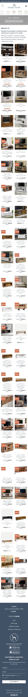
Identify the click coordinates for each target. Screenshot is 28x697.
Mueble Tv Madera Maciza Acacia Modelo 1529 (21, 434)
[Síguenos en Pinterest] (16, 616)
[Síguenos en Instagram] (11, 616)
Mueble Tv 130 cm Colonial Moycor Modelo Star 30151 (7, 363)
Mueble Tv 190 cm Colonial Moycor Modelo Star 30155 (20, 525)
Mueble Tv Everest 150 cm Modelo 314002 (20, 363)
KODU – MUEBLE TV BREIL (21, 339)
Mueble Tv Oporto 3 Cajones (7, 570)
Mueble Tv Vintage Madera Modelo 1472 (21, 570)
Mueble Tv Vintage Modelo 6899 (7, 502)
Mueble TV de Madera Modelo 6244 (21, 480)
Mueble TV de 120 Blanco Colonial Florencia (20, 131)
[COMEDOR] (20, 12)
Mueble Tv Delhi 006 (21, 152)
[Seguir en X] (13, 616)
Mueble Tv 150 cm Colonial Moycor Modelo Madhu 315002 (20, 387)
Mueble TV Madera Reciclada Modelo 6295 (7, 434)
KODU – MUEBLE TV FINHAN (7, 547)
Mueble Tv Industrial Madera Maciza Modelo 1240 (7, 199)
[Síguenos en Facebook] (9, 616)
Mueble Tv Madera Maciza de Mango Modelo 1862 (20, 548)
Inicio (10, 17)
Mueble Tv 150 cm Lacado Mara (7, 176)
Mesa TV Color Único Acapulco (21, 59)
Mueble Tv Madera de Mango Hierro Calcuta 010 (7, 153)
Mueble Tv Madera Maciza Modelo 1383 (7, 480)
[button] (2, 6)
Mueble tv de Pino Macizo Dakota (7, 81)
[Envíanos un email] (15, 616)
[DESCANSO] (8, 12)
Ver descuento (23, 1)
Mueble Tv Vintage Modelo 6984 (20, 592)
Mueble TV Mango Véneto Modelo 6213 (21, 410)
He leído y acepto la (11, 676)
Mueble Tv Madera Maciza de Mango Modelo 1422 (7, 340)
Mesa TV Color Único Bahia (21, 81)
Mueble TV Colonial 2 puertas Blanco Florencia (21, 199)
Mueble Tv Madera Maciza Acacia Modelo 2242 (21, 316)
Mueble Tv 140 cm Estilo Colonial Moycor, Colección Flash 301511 (7, 387)
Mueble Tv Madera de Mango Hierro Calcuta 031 (7, 411)
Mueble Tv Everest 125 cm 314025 (7, 316)
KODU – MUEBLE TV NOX (7, 524)
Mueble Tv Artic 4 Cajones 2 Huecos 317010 (21, 292)
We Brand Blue (16, 690)
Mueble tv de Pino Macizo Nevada (7, 106)
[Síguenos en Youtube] (18, 616)
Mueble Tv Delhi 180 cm (21, 176)
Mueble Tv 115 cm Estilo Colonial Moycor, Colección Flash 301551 (7, 292)
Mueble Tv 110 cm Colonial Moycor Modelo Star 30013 (7, 244)
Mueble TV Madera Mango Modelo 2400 (21, 502)
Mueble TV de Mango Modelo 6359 (7, 457)
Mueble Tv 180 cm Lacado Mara (20, 243)
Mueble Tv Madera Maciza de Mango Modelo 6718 (7, 593)
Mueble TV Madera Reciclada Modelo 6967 (20, 457)
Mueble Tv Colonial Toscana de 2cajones (7, 130)
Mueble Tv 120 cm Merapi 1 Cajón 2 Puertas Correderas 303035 (20, 267)
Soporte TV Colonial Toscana (7, 59)
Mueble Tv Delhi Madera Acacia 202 (7, 221)
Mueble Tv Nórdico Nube (20, 106)
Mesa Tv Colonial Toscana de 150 (21, 221)
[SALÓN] (14, 12)
